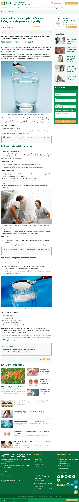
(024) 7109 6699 (7, 500)
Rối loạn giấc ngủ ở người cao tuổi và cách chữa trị (71, 78)
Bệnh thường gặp (23, 8)
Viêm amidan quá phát (9, 352)
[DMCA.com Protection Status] (61, 485)
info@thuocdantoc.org (6, 481)
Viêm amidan (19, 11)
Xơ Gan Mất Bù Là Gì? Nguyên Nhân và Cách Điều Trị (72, 49)
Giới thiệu (12, 8)
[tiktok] (73, 476)
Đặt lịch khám (72, 27)
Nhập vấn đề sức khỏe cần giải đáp (64, 110)
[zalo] (62, 476)
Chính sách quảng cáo (63, 463)
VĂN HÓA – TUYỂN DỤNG (52, 8)
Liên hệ (62, 8)
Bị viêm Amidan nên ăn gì (10, 349)
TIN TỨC (41, 8)
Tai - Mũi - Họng (11, 11)
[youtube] (66, 476)
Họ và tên (57, 92)
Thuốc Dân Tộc (10, 27)
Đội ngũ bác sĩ (38, 459)
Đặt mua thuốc (38, 462)
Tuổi (56, 98)
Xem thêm (57, 27)
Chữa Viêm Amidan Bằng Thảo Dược (33, 249)
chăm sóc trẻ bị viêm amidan (35, 138)
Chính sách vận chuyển (63, 468)
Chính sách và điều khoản (64, 466)
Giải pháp (33, 8)
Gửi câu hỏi (65, 121)
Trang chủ (4, 8)
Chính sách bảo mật (63, 457)
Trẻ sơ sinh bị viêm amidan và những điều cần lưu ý (45, 371)
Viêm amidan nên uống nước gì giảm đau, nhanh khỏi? (45, 391)
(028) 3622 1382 (21, 500)
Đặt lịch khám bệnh (39, 464)
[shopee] (58, 480)
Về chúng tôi (38, 457)
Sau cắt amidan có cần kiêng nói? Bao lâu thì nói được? (29, 411)
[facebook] (58, 476)
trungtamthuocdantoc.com (9, 480)
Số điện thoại (58, 104)
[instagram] (69, 476)
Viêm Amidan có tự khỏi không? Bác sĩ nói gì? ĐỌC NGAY (45, 381)
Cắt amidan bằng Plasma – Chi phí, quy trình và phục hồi (29, 421)
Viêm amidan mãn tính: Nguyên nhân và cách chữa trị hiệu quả (31, 401)
